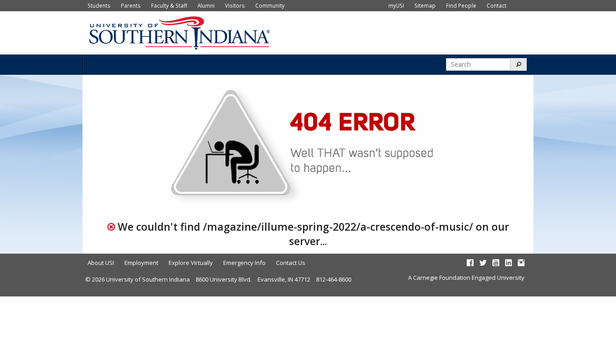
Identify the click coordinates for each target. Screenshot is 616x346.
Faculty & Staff (169, 5)
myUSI (396, 5)
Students (98, 5)
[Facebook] (470, 262)
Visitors (235, 5)
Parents (131, 5)
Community (270, 5)
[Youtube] (495, 262)
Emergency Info (244, 263)
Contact (496, 5)
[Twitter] (483, 262)
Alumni (206, 5)
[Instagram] (521, 262)
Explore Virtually (191, 263)
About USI (100, 263)
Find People (461, 5)
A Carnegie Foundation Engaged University (466, 277)
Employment (141, 263)
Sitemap (425, 5)
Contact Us (290, 263)
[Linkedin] (508, 262)
